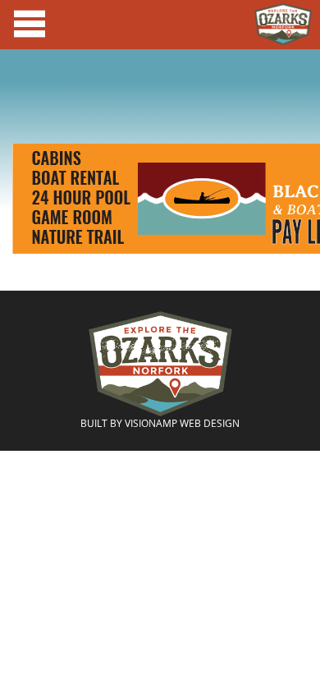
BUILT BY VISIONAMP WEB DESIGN (160, 422)
